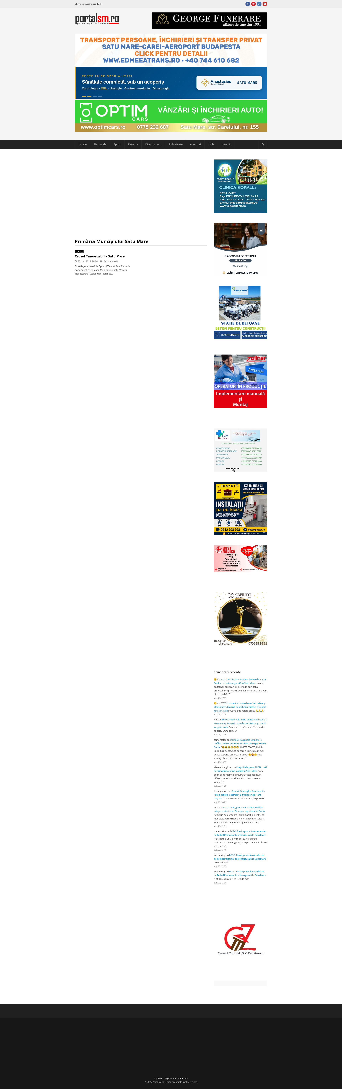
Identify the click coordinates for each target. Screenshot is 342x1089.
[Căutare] (262, 144)
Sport (117, 144)
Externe (133, 144)
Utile (211, 144)
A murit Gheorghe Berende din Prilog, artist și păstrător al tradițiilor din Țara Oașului (239, 794)
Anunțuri (195, 144)
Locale (83, 144)
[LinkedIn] (259, 4)
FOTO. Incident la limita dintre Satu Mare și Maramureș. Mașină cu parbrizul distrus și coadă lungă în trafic (240, 707)
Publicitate (176, 144)
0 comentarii (110, 261)
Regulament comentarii (176, 1078)
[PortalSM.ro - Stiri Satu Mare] (97, 23)
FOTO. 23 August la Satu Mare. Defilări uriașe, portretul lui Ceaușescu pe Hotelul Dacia (240, 743)
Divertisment (153, 144)
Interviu (226, 144)
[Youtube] (265, 4)
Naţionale (100, 144)
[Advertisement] (141, 193)
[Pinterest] (253, 4)
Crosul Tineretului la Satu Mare (100, 256)
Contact (158, 1078)
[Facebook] (247, 4)
